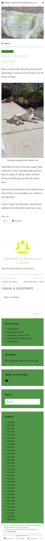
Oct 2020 (11, 437)
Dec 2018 (11, 497)
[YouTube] (7, 380)
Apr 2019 (11, 484)
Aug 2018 (11, 509)
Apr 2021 (11, 428)
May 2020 (11, 453)
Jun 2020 (11, 450)
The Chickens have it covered (19, 338)
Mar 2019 (11, 487)
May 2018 (11, 519)
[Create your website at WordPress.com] (22, 2)
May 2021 (11, 425)
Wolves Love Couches (22, 17)
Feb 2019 (11, 491)
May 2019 (11, 481)
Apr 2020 (11, 456)
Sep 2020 (11, 441)
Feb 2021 (11, 431)
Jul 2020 (10, 447)
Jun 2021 (11, 422)
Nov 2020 (11, 434)
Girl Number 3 (13, 341)
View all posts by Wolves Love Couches (17, 268)
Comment (35, 314)
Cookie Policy (12, 531)
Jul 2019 (10, 475)
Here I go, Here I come (34, 279)
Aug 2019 (11, 472)
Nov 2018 (11, 500)
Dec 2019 (11, 466)
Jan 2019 (11, 494)
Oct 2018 (11, 503)
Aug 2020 (11, 444)
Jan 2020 (11, 462)
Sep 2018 (11, 506)
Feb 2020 (11, 459)
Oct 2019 (11, 469)
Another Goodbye (9, 279)
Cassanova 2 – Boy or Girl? (18, 335)
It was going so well (15, 332)
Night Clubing (13, 328)
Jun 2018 (11, 516)
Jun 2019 (11, 478)
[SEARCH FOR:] (22, 402)
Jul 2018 (10, 513)
